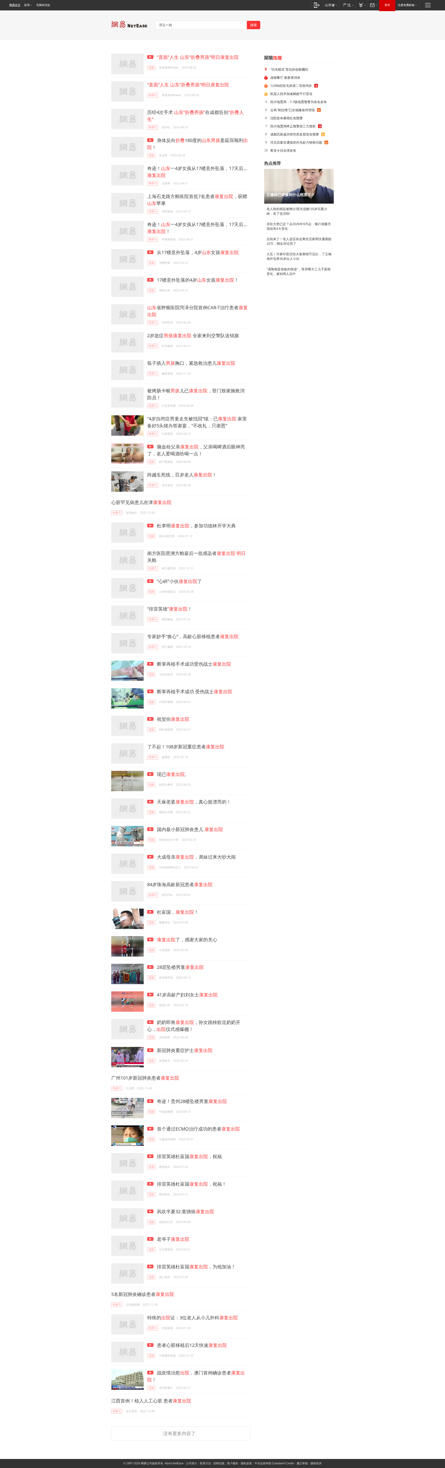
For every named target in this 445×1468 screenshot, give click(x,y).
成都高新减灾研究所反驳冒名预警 (294, 134)
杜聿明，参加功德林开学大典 (196, 526)
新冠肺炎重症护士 (184, 1050)
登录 (387, 5)
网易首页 (14, 5)
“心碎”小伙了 (179, 581)
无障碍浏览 (43, 5)
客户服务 (232, 1463)
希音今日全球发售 (283, 150)
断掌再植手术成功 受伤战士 (194, 691)
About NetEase (174, 1463)
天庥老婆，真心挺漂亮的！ (193, 802)
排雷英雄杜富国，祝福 (189, 1156)
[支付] (362, 5)
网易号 (153, 95)
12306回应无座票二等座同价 (291, 85)
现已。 (172, 774)
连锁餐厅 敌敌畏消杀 (285, 77)
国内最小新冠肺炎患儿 (189, 829)
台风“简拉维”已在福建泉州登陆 (292, 110)
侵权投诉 (315, 1463)
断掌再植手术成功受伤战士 (193, 664)
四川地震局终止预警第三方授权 (293, 126)
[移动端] (317, 5)
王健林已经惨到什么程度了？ (291, 195)
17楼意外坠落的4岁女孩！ (197, 280)
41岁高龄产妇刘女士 (187, 995)
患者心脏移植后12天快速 (191, 1345)
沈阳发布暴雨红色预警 (286, 118)
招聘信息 (219, 1463)
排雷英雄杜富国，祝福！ (191, 1184)
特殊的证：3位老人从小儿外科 (192, 1317)
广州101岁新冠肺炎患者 (145, 1078)
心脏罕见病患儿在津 (141, 502)
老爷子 (172, 1239)
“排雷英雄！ (169, 609)
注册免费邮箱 (406, 5)
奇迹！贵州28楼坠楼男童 (191, 1101)
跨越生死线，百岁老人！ (182, 475)
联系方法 (205, 1463)
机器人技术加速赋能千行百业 (291, 93)
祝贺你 (172, 719)
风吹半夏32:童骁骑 (185, 1211)
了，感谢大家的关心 (187, 939)
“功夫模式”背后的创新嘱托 (289, 69)
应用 (27, 5)
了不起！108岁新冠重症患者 (185, 746)
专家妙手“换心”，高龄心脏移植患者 (192, 636)
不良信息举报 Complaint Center (274, 1463)
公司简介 (191, 1463)
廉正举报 (302, 1463)
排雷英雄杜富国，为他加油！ (196, 1266)
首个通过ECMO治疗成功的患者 (198, 1129)
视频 (151, 67)
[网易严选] (347, 5)
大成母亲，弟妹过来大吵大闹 (196, 857)
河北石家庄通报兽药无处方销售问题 (296, 142)
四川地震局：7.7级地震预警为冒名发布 (298, 102)
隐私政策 (246, 1463)
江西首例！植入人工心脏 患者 (151, 1401)
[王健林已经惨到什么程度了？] (299, 186)
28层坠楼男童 (180, 967)
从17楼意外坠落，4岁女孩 (197, 252)
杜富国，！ (177, 912)
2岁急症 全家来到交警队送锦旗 (193, 335)
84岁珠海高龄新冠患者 (180, 884)
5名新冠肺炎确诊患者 (142, 1294)
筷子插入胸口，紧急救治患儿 (191, 363)
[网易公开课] (331, 5)
